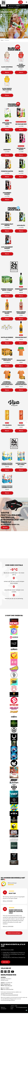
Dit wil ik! (5, 527)
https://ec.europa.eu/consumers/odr (10, 995)
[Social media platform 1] (2, 972)
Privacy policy (12, 1008)
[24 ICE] (3, 3)
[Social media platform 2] (5, 972)
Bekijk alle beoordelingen (14, 933)
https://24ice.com (8, 985)
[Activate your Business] (26, 1010)
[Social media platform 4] (12, 972)
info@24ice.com (7, 984)
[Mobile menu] (26, 2)
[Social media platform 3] (9, 972)
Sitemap (17, 1007)
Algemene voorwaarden (3, 1008)
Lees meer (5, 962)
